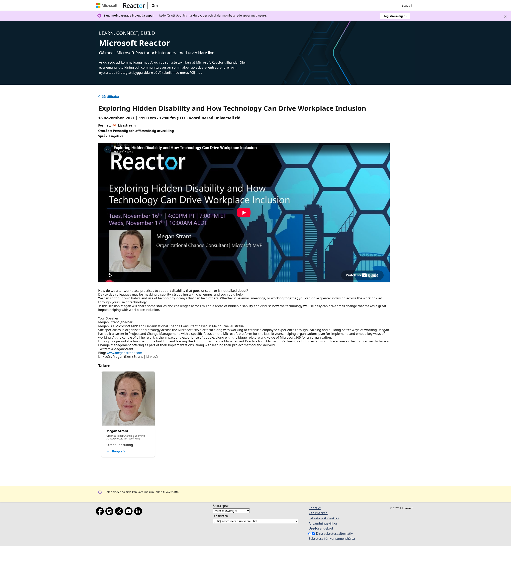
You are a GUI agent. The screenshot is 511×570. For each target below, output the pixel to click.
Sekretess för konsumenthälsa (332, 538)
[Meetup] (110, 512)
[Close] (505, 16)
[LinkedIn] (139, 512)
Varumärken (318, 513)
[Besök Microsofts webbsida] (107, 5)
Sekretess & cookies (324, 518)
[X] (120, 512)
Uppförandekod (321, 528)
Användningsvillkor (323, 523)
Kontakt (315, 508)
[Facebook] (100, 512)
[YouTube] (129, 512)
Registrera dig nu (395, 16)
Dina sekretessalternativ (334, 533)
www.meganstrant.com (124, 353)
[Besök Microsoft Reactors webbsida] (134, 5)
